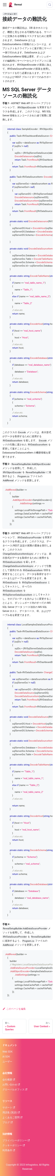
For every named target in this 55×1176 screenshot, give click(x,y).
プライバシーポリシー (14, 1140)
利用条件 (7, 1150)
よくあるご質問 (11, 1117)
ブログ (6, 1122)
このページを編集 (16, 1008)
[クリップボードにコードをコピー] (48, 128)
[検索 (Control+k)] (50, 5)
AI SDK (6, 1056)
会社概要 (7, 1079)
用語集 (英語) (9, 1112)
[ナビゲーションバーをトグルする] (4, 4)
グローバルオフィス (13, 1089)
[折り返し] (43, 128)
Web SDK (7, 1051)
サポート (7, 1107)
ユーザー (7, 1061)
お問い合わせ (9, 1084)
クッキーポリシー (12, 1145)
